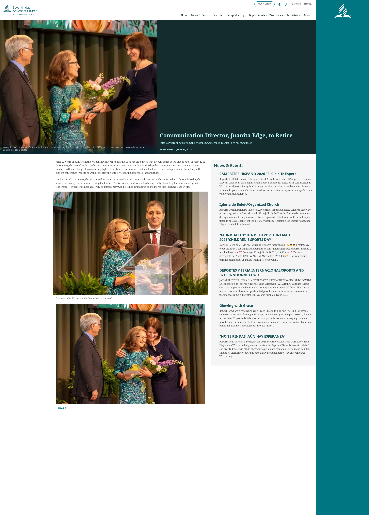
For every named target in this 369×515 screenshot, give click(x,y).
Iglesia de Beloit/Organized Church (249, 204)
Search (297, 4)
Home (184, 15)
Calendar (218, 15)
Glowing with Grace (236, 305)
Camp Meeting (236, 15)
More (307, 15)
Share (62, 408)
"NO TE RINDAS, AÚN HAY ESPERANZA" (252, 336)
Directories (276, 15)
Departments (257, 15)
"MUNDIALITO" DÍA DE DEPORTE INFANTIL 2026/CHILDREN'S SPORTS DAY (255, 237)
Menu (309, 4)
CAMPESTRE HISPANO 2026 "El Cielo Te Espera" (258, 173)
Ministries (293, 15)
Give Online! (264, 4)
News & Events (200, 15)
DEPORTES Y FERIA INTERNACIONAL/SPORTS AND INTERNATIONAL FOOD (261, 272)
